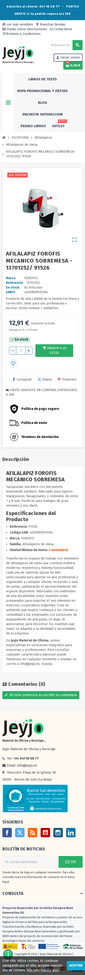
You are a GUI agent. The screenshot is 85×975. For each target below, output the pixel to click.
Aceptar (76, 966)
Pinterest (69, 380)
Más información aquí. (43, 970)
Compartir (24, 380)
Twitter (20, 832)
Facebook (7, 832)
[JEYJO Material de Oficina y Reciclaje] (18, 55)
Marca (10, 278)
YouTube (45, 832)
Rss (32, 832)
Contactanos (62, 29)
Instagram (58, 832)
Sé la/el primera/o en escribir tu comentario (41, 695)
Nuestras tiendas (50, 24)
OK (72, 861)
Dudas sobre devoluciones (26, 29)
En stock (12, 287)
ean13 (10, 292)
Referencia (14, 283)
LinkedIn (71, 832)
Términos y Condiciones (21, 34)
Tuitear (47, 380)
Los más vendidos (17, 24)
